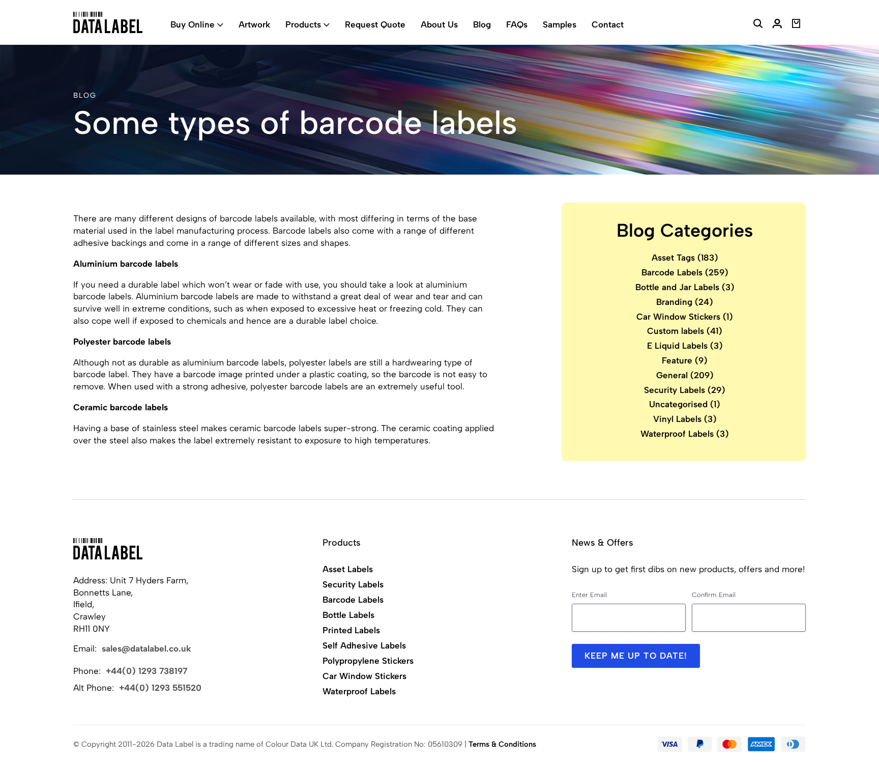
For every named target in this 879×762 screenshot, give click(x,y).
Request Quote (375, 24)
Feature (685, 360)
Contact (608, 24)
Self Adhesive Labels (364, 645)
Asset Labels (348, 569)
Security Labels (684, 390)
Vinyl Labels (685, 419)
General (685, 375)
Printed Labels (351, 630)
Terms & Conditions (502, 744)
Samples (559, 24)
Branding (684, 302)
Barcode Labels (684, 272)
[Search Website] (758, 25)
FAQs (517, 24)
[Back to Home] (107, 548)
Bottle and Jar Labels (685, 287)
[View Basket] (796, 25)
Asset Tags (685, 257)
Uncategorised (684, 404)
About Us (439, 24)
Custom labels (684, 331)
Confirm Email (714, 595)
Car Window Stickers (684, 317)
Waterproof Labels (684, 434)
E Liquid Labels (685, 346)
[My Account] (777, 25)
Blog (482, 24)
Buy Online (192, 24)
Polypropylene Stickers (368, 661)
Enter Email (589, 595)
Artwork (254, 24)
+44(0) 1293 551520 (160, 688)
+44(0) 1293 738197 (146, 671)
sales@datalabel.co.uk (146, 648)
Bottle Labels (348, 615)
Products (303, 24)
